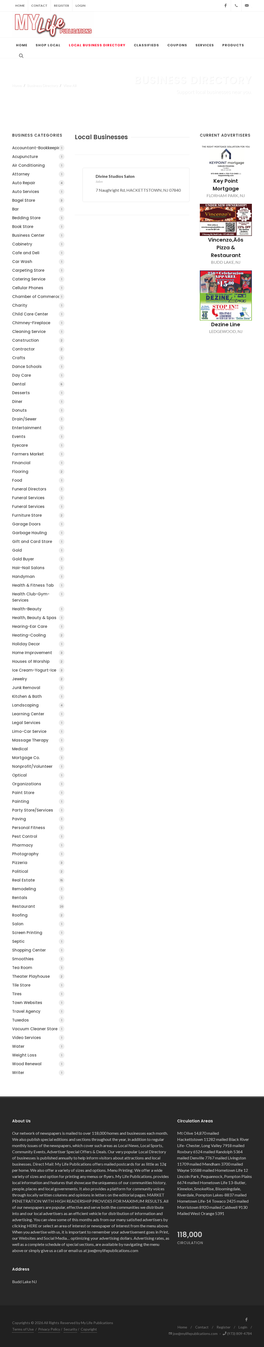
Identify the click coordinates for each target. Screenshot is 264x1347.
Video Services (37, 1037)
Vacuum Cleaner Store (37, 1029)
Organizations (37, 784)
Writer (37, 1072)
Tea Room (37, 967)
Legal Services (37, 722)
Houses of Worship (37, 661)
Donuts (37, 410)
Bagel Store (37, 200)
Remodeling (37, 889)
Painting (37, 801)
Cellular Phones (37, 287)
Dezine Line (225, 324)
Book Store (37, 226)
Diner (37, 401)
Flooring (37, 471)
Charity (37, 305)
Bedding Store (37, 218)
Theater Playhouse (37, 976)
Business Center (37, 235)
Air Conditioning (37, 165)
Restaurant (37, 906)
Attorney (37, 174)
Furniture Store (37, 515)
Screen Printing (37, 932)
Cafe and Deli (37, 253)
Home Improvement (37, 652)
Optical (37, 775)
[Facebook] (225, 5)
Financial (37, 462)
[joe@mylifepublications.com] (247, 5)
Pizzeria (37, 862)
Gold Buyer (37, 559)
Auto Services (37, 191)
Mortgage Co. (37, 757)
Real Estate (37, 880)
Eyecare (37, 445)
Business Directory (42, 85)
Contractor (37, 349)
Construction (37, 340)
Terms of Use (23, 1329)
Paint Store (37, 792)
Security (70, 1329)
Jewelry (37, 679)
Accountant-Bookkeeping (37, 148)
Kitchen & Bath (37, 696)
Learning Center (37, 714)
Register (61, 5)
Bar (37, 209)
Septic (37, 941)
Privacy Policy (49, 1329)
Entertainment (37, 427)
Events (37, 436)
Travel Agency (37, 1011)
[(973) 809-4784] (236, 5)
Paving (37, 819)
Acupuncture (37, 156)
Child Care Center (37, 314)
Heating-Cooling (37, 635)
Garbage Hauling (37, 532)
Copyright (89, 1329)
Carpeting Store (37, 270)
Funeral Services (37, 497)
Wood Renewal (37, 1064)
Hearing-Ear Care (37, 626)
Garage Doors (37, 524)
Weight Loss (37, 1055)
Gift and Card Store (37, 541)
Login (80, 5)
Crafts (37, 357)
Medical (37, 749)
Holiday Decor (37, 644)
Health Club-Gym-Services (37, 597)
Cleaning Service (37, 331)
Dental (37, 384)
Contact (39, 5)
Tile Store (37, 985)
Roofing (37, 915)
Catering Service (37, 279)
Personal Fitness (37, 827)
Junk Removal (37, 687)
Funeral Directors (37, 489)
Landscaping (37, 705)
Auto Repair (37, 183)
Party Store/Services (37, 810)
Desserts (37, 392)
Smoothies (37, 959)
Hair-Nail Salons (37, 567)
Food (37, 480)
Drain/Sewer (37, 419)
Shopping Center (37, 950)
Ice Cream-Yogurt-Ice (37, 670)
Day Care (37, 375)
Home (20, 5)
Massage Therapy (37, 740)
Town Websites (37, 1002)
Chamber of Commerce (37, 296)
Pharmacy (37, 845)
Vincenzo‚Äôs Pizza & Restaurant (225, 247)
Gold (37, 550)
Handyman (37, 576)
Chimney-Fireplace (37, 322)
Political (37, 871)
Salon (37, 924)
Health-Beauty (37, 609)
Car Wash (37, 261)
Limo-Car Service (37, 731)
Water (37, 1046)
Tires (37, 994)
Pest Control (37, 836)
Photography (37, 854)
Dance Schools (37, 366)
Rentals (37, 897)
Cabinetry (37, 244)
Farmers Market (37, 454)
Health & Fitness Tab (37, 585)
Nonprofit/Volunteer (37, 766)
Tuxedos (37, 1020)
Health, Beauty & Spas (37, 617)
